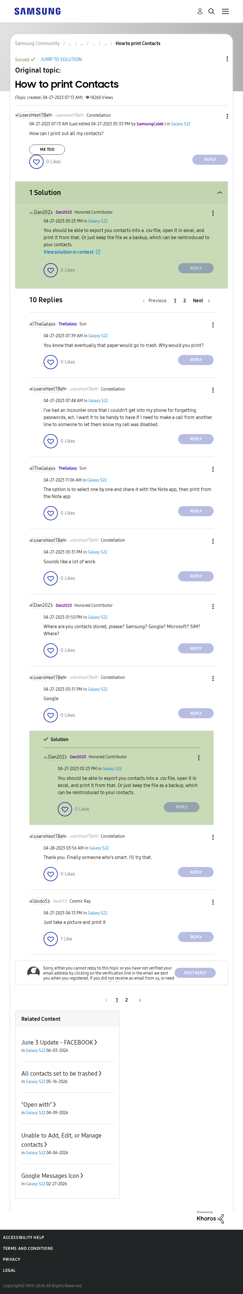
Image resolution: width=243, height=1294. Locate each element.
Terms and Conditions (28, 1248)
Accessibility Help (23, 1237)
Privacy (11, 1259)
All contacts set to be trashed (59, 1073)
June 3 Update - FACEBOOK (57, 1042)
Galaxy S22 (181, 124)
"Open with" (36, 1104)
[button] (217, 116)
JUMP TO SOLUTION (61, 59)
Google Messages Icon (50, 1175)
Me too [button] (47, 149)
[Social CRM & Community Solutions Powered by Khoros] (210, 1217)
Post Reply (195, 972)
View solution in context (69, 252)
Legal (9, 1270)
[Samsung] (37, 11)
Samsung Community (37, 43)
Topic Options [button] (217, 58)
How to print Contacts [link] (138, 43)
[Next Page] (138, 1000)
